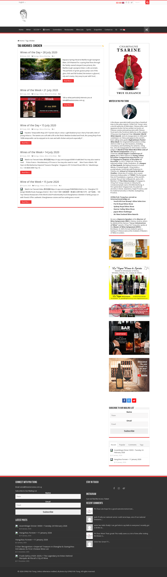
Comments (132, 445)
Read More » (68, 81)
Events (47, 30)
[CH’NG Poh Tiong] (23, 15)
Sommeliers (57, 30)
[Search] (147, 2)
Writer (28, 30)
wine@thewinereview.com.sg (31, 487)
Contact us (108, 30)
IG (116, 30)
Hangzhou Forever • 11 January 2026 (127, 459)
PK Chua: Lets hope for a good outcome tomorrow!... (113, 509)
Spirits (88, 30)
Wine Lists (80, 30)
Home (21, 30)
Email (129, 421)
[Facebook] (126, 2)
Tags (141, 445)
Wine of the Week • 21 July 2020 (39, 90)
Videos (42, 94)
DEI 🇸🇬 (122, 30)
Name (129, 412)
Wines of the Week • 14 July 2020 (39, 152)
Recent (113, 445)
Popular (122, 445)
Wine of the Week (51, 94)
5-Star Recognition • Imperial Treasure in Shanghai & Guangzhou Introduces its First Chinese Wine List (44, 547)
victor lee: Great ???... (102, 542)
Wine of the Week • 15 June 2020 (39, 181)
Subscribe (129, 431)
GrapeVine (98, 30)
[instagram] (128, 2)
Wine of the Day (45, 56)
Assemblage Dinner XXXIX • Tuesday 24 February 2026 (43, 526)
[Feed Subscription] (103, 46)
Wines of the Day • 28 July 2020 (38, 52)
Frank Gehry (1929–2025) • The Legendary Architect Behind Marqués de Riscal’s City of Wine (45, 557)
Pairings (36, 56)
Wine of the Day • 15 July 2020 (38, 125)
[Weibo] (131, 2)
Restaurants (69, 30)
